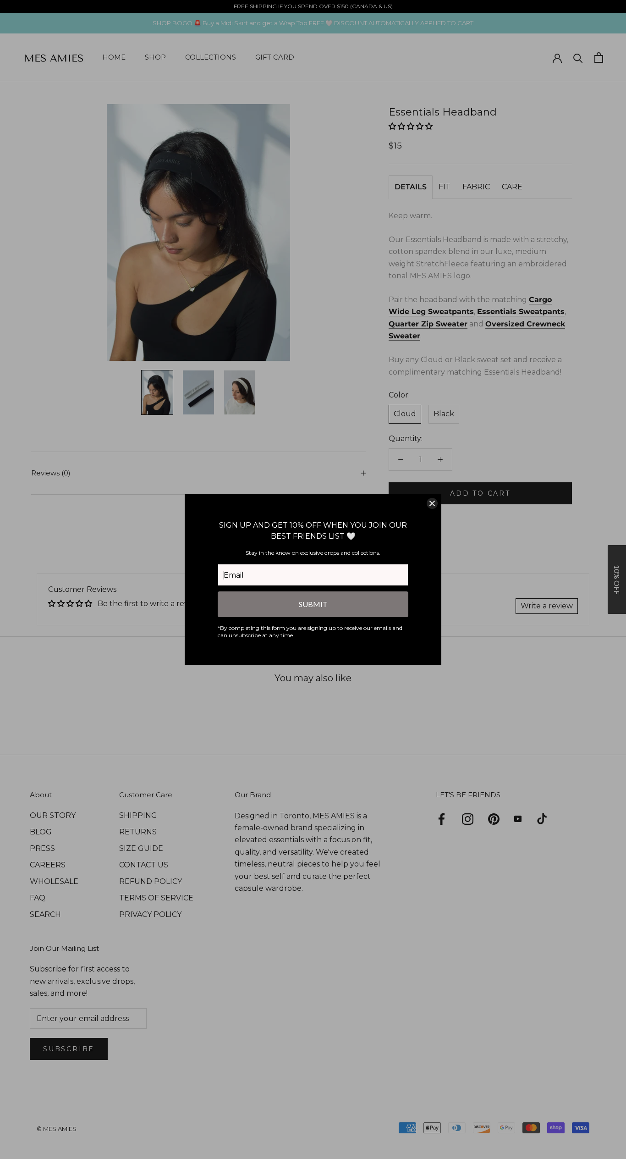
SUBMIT (313, 604)
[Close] (432, 503)
